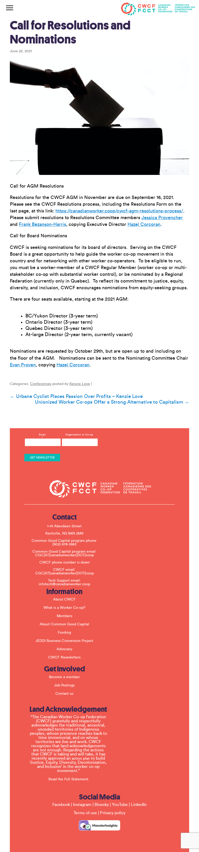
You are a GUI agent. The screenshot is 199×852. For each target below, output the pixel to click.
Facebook (61, 805)
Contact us (64, 693)
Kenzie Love (79, 384)
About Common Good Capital (64, 624)
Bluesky (102, 805)
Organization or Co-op (79, 434)
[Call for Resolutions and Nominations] (99, 115)
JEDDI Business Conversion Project (64, 641)
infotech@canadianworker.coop (64, 584)
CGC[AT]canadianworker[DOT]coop (64, 555)
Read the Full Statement (68, 779)
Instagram (82, 805)
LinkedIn (139, 805)
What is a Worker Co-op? (64, 608)
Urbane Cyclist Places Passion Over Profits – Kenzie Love (76, 396)
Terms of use (85, 813)
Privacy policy (112, 813)
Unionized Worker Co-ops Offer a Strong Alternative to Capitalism (112, 402)
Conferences (40, 384)
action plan (81, 758)
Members (64, 616)
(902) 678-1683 (64, 544)
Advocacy (64, 649)
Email (42, 436)
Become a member (64, 677)
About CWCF (64, 599)
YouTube (120, 805)
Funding (64, 632)
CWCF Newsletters (64, 657)
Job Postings (64, 685)
